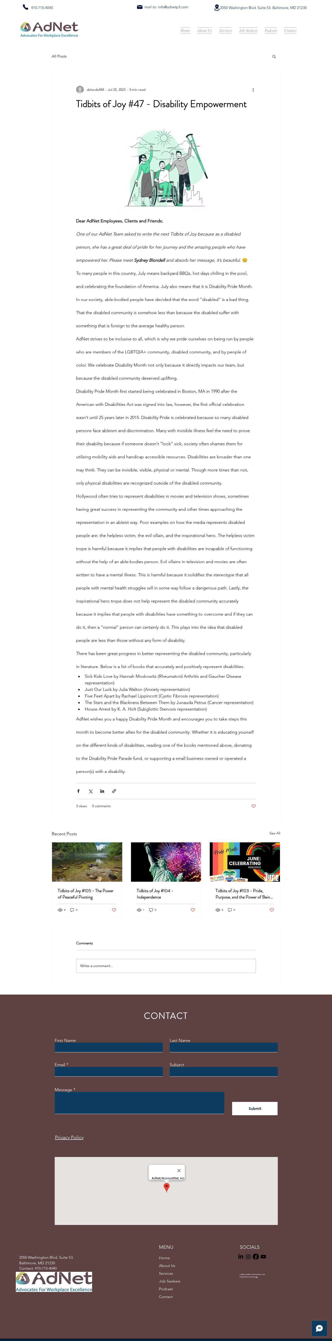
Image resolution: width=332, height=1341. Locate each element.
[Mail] (140, 7)
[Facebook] (256, 1257)
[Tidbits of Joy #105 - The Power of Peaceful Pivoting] (87, 862)
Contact (166, 1296)
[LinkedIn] (241, 1257)
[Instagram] (248, 1257)
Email (60, 1065)
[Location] (217, 7)
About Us (167, 1265)
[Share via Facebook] (78, 791)
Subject (177, 1065)
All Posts (59, 56)
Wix (256, 1277)
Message (63, 1090)
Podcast (166, 1289)
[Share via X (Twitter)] (90, 791)
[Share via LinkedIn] (102, 791)
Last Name (180, 1040)
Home (164, 1258)
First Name (65, 1040)
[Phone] (25, 7)
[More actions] (253, 89)
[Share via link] (114, 791)
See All (275, 833)
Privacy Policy (69, 1137)
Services (166, 1273)
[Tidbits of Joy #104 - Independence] (166, 862)
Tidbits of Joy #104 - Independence (155, 894)
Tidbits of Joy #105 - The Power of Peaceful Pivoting (86, 894)
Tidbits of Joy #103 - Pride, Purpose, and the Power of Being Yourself (244, 894)
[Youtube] (263, 1257)
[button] (274, 56)
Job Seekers (169, 1281)
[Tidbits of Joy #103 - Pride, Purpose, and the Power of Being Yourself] (245, 862)
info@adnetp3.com (173, 7)
